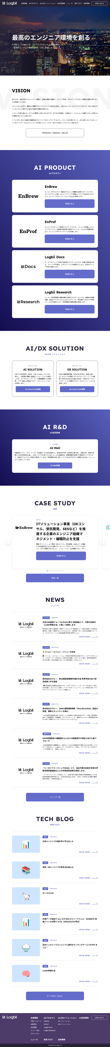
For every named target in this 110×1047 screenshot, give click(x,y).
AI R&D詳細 (55, 465)
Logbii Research (49, 1030)
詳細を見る (69, 204)
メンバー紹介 (35, 1030)
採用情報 (87, 3)
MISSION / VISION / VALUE (55, 133)
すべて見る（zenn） (55, 996)
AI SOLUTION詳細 (32, 389)
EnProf (46, 1024)
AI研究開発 (61, 3)
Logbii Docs (48, 1027)
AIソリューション (64, 1021)
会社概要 (34, 1027)
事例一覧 (55, 578)
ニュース (70, 3)
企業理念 (34, 1024)
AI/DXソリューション (47, 3)
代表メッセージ (36, 1021)
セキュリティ (35, 1034)
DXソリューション (64, 1024)
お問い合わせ (99, 3)
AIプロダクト (33, 3)
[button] (47, 570)
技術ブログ (78, 3)
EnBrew (46, 1021)
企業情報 (24, 3)
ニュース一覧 (55, 797)
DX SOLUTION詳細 (77, 389)
